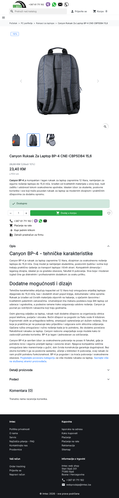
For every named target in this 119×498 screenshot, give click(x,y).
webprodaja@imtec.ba (78, 484)
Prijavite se (15, 470)
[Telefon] (66, 4)
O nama (13, 433)
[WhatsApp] (54, 4)
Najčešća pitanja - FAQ (21, 441)
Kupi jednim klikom (22, 230)
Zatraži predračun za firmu (26, 234)
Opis (12, 246)
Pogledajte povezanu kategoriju (37, 357)
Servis (12, 437)
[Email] (60, 4)
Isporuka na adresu (72, 429)
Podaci (14, 379)
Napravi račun (17, 474)
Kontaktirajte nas (18, 445)
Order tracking (17, 466)
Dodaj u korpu (66, 213)
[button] (79, 11)
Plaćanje (66, 437)
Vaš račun (14, 458)
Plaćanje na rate (20, 225)
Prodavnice (15, 449)
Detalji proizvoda (21, 370)
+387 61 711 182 (75, 480)
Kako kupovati (69, 433)
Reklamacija (68, 445)
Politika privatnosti (19, 429)
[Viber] (48, 4)
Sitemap (66, 449)
